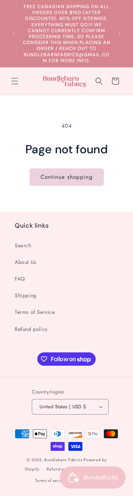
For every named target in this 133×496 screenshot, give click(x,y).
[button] (15, 81)
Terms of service (51, 480)
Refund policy (31, 329)
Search (23, 245)
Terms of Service (35, 312)
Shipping (26, 295)
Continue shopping (67, 177)
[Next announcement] (119, 34)
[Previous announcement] (14, 34)
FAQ (20, 278)
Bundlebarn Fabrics (63, 460)
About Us (26, 262)
